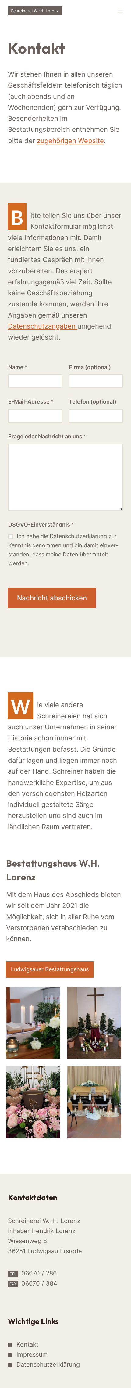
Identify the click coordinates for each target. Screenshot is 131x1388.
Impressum (32, 1354)
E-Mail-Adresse (31, 401)
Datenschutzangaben (42, 326)
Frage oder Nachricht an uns (47, 436)
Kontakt (27, 1344)
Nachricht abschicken (52, 598)
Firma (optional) (90, 367)
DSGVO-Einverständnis (41, 524)
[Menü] (120, 10)
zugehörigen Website (70, 141)
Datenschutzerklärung (48, 1364)
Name (17, 367)
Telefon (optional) (92, 401)
